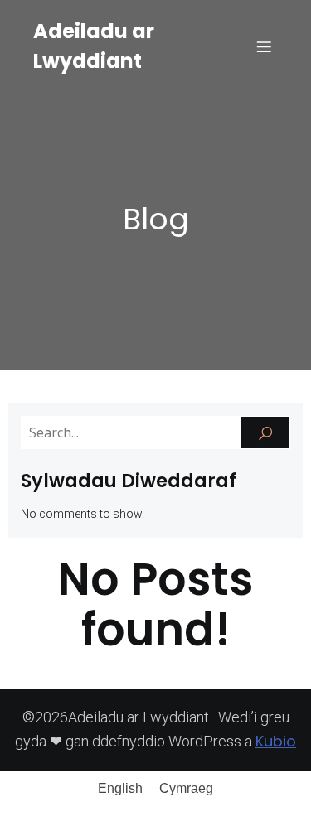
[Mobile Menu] (264, 46)
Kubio (275, 741)
